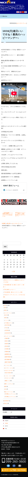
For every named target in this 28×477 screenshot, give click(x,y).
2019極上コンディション (10, 396)
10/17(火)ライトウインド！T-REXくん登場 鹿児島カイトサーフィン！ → (20, 214)
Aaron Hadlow (8, 372)
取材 (5, 386)
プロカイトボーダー (9, 370)
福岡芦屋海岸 (8, 356)
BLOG (5, 305)
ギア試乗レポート (8, 322)
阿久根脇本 (7, 359)
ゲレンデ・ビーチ (8, 336)
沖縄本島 (7, 351)
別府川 (6, 341)
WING (5, 310)
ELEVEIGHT (6, 400)
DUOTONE (7, 325)
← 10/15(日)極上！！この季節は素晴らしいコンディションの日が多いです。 (7, 214)
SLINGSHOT (7, 333)
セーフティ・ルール (9, 368)
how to (6, 315)
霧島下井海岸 (8, 362)
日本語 (6, 423)
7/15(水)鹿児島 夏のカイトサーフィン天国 (13, 292)
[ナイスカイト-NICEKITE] (8, 3)
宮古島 (6, 346)
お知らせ (5, 403)
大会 (5, 389)
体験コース (7, 380)
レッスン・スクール (9, 375)
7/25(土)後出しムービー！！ (10, 289)
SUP (5, 307)
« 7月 (13, 271)
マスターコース (8, 378)
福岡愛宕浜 (7, 354)
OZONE (6, 330)
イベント (6, 320)
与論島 (6, 338)
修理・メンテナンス (9, 383)
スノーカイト (7, 365)
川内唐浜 (7, 348)
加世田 (6, 343)
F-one (6, 327)
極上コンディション (9, 391)
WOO (6, 317)
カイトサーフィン (21, 23)
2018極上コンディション (10, 393)
